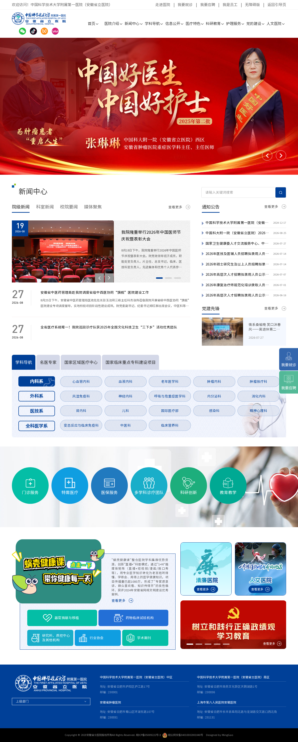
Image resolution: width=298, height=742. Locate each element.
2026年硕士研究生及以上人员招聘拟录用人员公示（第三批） (237, 264)
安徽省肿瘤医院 (110, 702)
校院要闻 (69, 207)
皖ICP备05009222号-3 (148, 735)
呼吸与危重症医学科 (170, 396)
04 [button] (217, 644)
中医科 (125, 425)
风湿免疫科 (81, 396)
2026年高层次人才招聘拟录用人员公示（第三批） (237, 274)
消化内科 (259, 396)
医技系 (36, 411)
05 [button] (226, 644)
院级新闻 (21, 207)
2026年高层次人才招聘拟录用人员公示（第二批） (237, 295)
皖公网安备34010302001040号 (185, 735)
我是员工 (230, 5)
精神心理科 (258, 410)
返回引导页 (277, 5)
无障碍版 (252, 5)
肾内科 (81, 410)
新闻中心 (132, 23)
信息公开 (172, 23)
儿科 (125, 410)
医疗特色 (193, 23)
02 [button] (168, 278)
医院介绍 (111, 23)
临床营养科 (170, 425)
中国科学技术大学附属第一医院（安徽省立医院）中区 (136, 677)
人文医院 (274, 23)
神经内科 (125, 396)
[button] (267, 155)
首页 (91, 23)
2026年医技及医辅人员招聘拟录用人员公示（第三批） (237, 253)
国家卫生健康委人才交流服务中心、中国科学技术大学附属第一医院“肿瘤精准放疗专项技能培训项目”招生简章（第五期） (237, 243)
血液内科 (125, 381)
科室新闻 (45, 207)
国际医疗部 (170, 410)
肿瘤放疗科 (258, 381)
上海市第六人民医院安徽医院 (216, 702)
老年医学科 (170, 381)
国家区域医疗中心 (81, 362)
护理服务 (233, 23)
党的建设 (253, 23)
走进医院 (162, 5)
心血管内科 (81, 381)
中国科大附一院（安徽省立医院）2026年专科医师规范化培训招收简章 (237, 233)
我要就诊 (185, 5)
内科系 (36, 381)
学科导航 (152, 23)
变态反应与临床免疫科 (81, 425)
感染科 (214, 410)
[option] (149, 106)
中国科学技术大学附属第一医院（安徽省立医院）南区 (233, 677)
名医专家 (48, 362)
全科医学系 (37, 426)
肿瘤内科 (214, 381)
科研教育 (213, 23)
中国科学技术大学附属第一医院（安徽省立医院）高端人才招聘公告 (237, 222)
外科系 (36, 396)
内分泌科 (214, 396)
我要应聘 (207, 5)
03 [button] (177, 278)
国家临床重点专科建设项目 (130, 362)
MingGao (227, 735)
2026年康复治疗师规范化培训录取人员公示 (237, 285)
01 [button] (159, 278)
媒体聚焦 (93, 207)
